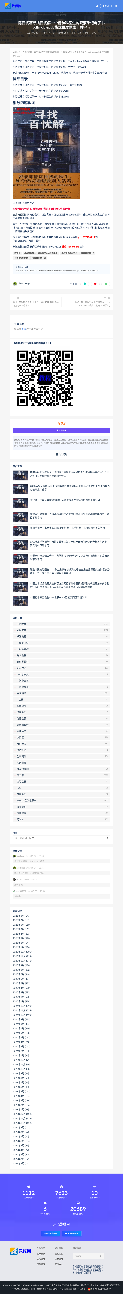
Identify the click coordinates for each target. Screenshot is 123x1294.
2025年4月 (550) (21, 988)
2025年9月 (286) (21, 965)
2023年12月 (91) (21, 1060)
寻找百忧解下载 (39, 258)
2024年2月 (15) (21, 1051)
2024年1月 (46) (21, 1055)
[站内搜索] (97, 6)
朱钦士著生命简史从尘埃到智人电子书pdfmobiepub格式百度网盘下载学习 (92, 304)
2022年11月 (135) (22, 1118)
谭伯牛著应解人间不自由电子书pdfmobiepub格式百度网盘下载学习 (36, 304)
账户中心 (59, 1264)
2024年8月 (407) (21, 1024)
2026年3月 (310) (21, 938)
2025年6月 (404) (21, 979)
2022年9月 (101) (21, 1127)
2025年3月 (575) (21, 992)
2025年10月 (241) (22, 961)
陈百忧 (17, 253)
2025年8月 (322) (21, 970)
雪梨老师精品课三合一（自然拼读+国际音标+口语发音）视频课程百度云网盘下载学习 (70, 558)
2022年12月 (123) (22, 1114)
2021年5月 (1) (20, 1163)
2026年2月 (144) (21, 943)
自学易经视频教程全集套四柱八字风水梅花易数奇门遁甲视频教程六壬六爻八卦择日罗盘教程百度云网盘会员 (69, 474)
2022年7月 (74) (21, 1136)
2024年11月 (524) (22, 1010)
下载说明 (41, 1264)
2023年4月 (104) (21, 1096)
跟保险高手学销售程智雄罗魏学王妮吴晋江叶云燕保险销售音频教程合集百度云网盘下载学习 (69, 544)
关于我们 (41, 1254)
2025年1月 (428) (21, 1001)
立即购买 (62, 430)
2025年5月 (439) (21, 983)
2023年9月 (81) (21, 1073)
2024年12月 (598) (22, 1006)
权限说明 (59, 1259)
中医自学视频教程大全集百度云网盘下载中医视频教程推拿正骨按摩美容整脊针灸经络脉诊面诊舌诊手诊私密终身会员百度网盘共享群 (69, 585)
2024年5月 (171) (21, 1037)
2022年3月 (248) (21, 1154)
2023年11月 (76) (21, 1064)
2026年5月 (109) (21, 929)
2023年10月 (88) (21, 1069)
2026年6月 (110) (21, 925)
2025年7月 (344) (21, 974)
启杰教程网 (27, 52)
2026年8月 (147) (21, 916)
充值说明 (41, 1259)
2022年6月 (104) (21, 1141)
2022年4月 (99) (21, 1150)
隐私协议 (59, 1254)
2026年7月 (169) (21, 920)
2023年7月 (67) (21, 1082)
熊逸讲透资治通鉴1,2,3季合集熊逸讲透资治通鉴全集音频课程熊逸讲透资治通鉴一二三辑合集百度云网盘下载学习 (70, 571)
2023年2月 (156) (21, 1105)
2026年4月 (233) (21, 934)
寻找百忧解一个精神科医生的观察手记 (40, 253)
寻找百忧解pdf (87, 253)
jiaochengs (24, 283)
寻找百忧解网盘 (21, 258)
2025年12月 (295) (22, 952)
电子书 (51, 33)
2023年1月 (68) (21, 1109)
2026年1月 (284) (21, 947)
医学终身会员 (51, 1233)
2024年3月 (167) (21, 1046)
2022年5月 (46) (21, 1145)
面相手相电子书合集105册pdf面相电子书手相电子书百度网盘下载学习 (67, 528)
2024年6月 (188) (21, 1033)
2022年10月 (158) (22, 1123)
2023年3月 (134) (21, 1100)
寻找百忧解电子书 (69, 253)
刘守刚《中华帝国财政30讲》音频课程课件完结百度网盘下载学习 (65, 500)
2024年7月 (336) (21, 1028)
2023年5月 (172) (21, 1091)
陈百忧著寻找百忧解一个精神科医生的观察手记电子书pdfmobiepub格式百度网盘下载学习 (63, 271)
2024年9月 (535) (21, 1019)
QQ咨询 (62, 454)
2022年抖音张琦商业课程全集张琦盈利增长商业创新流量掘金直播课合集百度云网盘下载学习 (70, 488)
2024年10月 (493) (22, 1015)
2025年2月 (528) (21, 997)
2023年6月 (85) (21, 1087)
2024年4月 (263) (21, 1042)
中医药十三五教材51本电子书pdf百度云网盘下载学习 (58, 597)
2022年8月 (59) (21, 1132)
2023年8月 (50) (21, 1078)
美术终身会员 (72, 1233)
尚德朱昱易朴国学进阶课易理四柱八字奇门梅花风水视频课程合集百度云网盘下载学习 (69, 516)
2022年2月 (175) (21, 1159)
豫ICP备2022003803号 (101, 1289)
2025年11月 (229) (22, 956)
